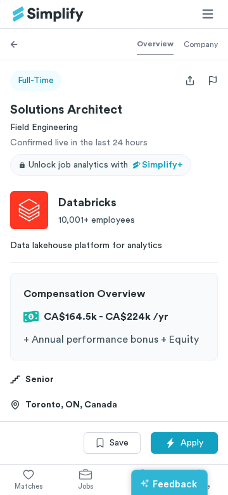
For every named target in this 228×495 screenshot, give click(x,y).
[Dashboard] (48, 14)
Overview (155, 44)
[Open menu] (208, 14)
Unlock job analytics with (105, 165)
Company (201, 44)
